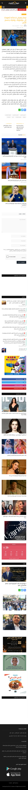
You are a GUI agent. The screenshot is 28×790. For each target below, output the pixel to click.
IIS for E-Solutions (11, 786)
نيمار (13, 117)
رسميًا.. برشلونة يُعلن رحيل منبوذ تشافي (7, 126)
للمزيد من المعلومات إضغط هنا (14, 558)
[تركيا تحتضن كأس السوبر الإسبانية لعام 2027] (14, 171)
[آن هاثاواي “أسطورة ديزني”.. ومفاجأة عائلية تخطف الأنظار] (14, 426)
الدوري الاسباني (22, 115)
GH (22, 26)
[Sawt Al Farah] (14, 3)
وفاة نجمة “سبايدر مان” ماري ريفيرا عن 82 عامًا (17, 496)
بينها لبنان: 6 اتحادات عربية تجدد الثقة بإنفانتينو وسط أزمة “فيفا (14, 157)
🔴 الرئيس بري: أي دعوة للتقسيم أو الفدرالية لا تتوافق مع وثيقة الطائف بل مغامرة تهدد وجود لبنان (14, 316)
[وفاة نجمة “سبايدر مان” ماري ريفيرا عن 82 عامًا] (14, 487)
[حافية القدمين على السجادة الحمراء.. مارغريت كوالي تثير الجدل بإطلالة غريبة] (14, 404)
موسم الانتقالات (18, 117)
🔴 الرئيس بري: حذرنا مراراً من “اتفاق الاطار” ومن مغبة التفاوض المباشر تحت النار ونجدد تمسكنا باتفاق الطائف (15, 322)
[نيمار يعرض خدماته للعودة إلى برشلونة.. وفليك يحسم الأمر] (14, 46)
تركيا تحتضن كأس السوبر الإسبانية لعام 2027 (17, 180)
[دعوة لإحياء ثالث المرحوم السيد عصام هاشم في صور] (14, 574)
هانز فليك (8, 117)
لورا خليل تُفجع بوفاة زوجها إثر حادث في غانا (17, 476)
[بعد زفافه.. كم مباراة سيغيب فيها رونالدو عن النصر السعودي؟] (14, 194)
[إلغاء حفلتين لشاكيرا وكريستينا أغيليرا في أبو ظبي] (14, 446)
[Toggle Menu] (3, 7)
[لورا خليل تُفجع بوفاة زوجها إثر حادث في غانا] (14, 466)
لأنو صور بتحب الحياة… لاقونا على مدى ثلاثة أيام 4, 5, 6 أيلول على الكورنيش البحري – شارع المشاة (16, 302)
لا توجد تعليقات (19, 27)
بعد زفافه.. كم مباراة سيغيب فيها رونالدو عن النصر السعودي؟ (16, 204)
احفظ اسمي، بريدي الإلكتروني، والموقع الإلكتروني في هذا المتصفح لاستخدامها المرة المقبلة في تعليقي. (14, 250)
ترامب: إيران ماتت (22, 349)
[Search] (2, 3)
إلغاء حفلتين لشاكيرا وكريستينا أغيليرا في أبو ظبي (16, 455)
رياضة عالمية (24, 14)
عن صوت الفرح (15, 783)
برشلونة (24, 117)
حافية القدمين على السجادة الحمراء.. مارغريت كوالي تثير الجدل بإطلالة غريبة (14, 413)
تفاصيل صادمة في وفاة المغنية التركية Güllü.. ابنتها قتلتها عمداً (14, 517)
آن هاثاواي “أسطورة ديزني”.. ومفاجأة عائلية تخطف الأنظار (15, 435)
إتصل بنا (10, 783)
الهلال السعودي (8, 115)
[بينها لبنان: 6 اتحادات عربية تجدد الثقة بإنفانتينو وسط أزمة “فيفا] (14, 146)
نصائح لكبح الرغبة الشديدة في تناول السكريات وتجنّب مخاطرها (20, 128)
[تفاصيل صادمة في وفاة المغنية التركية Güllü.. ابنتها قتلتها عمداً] (14, 507)
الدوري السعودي (15, 115)
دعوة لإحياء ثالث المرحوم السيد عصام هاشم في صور (15, 584)
